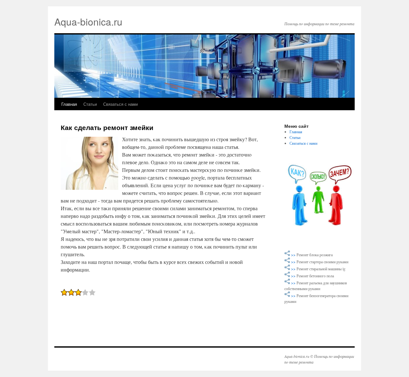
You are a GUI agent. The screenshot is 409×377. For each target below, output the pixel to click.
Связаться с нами (120, 104)
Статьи (90, 104)
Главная (69, 104)
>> (294, 254)
